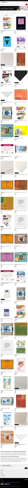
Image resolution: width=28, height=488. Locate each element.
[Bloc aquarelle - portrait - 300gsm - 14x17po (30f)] (7, 346)
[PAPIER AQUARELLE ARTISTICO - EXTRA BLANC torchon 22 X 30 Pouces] (7, 94)
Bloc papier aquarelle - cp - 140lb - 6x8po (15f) (20, 192)
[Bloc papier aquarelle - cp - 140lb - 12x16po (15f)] (20, 401)
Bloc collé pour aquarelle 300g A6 (19, 318)
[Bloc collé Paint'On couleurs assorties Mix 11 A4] (7, 76)
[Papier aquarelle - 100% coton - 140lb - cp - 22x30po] (20, 167)
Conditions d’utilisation (14, 482)
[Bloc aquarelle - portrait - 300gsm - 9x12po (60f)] (20, 275)
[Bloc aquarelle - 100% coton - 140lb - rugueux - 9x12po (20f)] (7, 238)
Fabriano (2, 103)
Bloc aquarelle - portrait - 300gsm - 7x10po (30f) (20, 210)
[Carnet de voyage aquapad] (20, 148)
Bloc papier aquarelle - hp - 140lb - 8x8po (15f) (20, 336)
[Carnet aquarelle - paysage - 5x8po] (7, 401)
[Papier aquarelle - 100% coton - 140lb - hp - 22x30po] (7, 59)
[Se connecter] (23, 2)
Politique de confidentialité (8, 482)
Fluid (15, 67)
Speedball (2, 337)
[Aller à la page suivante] (15, 449)
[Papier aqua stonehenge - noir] (20, 76)
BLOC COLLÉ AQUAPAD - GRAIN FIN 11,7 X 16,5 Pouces (21, 120)
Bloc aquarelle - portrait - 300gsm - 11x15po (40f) (20, 228)
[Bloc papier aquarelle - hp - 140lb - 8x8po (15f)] (20, 329)
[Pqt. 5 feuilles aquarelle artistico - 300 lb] (7, 293)
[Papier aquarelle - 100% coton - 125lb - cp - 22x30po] (7, 167)
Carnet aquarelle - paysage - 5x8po (5, 408)
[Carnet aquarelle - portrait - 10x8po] (7, 112)
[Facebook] (25, 479)
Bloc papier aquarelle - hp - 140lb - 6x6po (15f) (6, 210)
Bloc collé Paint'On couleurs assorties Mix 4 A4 (6, 228)
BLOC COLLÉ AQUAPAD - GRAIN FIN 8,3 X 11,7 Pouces (7, 30)
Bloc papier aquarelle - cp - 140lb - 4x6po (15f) (20, 66)
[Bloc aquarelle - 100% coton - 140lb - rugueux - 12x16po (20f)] (7, 364)
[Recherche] (26, 4)
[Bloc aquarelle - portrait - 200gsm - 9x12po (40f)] (20, 41)
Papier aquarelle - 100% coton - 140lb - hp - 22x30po (7, 66)
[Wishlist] (25, 2)
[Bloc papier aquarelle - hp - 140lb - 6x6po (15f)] (7, 203)
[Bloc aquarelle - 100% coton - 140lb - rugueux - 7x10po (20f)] (7, 184)
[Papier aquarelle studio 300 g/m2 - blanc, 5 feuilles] (7, 311)
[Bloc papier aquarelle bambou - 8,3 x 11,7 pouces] (20, 346)
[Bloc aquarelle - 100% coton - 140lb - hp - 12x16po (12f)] (20, 23)
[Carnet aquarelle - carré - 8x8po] (7, 329)
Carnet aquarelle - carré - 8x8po (5, 336)
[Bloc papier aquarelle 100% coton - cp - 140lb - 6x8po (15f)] (20, 238)
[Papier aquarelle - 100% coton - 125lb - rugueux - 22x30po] (20, 382)
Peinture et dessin (5, 7)
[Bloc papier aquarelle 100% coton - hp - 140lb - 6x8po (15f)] (20, 257)
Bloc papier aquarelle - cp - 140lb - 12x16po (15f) (20, 408)
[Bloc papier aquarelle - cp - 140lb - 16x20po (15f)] (20, 94)
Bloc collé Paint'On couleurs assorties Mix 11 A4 (6, 84)
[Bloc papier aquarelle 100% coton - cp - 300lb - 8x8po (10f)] (7, 437)
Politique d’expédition (18, 482)
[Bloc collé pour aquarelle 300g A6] (20, 311)
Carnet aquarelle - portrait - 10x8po (5, 120)
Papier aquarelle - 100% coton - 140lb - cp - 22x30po (21, 174)
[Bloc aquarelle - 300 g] (7, 41)
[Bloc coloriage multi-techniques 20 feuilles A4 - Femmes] (20, 364)
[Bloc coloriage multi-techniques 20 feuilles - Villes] (7, 418)
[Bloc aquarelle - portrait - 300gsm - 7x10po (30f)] (20, 203)
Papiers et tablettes (10, 7)
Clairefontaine (2, 31)
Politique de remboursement (3, 482)
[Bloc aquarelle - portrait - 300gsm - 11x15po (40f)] (20, 220)
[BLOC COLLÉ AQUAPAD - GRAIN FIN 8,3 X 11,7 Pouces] (7, 23)
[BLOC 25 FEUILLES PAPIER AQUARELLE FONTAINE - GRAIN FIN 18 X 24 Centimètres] (7, 148)
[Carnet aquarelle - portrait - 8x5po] (20, 293)
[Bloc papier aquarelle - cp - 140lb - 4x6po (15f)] (20, 59)
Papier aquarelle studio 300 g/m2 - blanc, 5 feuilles (7, 318)
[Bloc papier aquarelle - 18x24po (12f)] (20, 130)
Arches (1, 67)
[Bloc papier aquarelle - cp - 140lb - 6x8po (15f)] (20, 184)
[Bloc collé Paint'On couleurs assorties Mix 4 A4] (7, 220)
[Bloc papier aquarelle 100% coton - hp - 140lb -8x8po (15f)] (7, 130)
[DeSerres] (4, 2)
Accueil (1, 7)
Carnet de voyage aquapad (18, 156)
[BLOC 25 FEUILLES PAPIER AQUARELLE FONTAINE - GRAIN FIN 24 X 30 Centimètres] (7, 275)
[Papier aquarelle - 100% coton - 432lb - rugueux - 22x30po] (20, 418)
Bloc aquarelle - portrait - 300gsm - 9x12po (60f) (20, 282)
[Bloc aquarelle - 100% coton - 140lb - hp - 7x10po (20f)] (7, 257)
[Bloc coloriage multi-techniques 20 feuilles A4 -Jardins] (7, 382)
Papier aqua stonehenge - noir (18, 84)
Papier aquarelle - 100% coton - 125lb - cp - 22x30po (7, 174)
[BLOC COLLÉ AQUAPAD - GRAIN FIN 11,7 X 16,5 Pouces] (20, 112)
